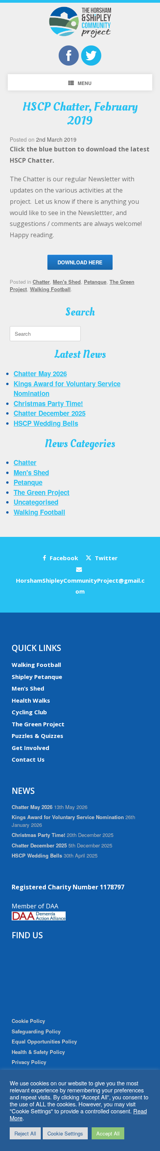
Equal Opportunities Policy (44, 1041)
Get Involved (30, 748)
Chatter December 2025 (49, 413)
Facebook (63, 558)
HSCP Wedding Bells (46, 423)
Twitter (105, 558)
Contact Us (28, 759)
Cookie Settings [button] (65, 1133)
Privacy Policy (29, 1062)
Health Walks (31, 700)
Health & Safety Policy (38, 1052)
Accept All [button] (108, 1133)
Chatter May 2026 (40, 373)
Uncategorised (36, 502)
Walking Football (50, 289)
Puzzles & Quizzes (37, 736)
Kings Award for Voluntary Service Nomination (68, 817)
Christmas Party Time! (48, 403)
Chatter (41, 281)
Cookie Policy (28, 1020)
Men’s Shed (28, 688)
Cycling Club (29, 712)
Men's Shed (67, 281)
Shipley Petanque (37, 677)
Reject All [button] (25, 1133)
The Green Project (42, 492)
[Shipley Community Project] (80, 22)
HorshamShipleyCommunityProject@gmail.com (80, 585)
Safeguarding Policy (36, 1031)
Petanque (95, 281)
